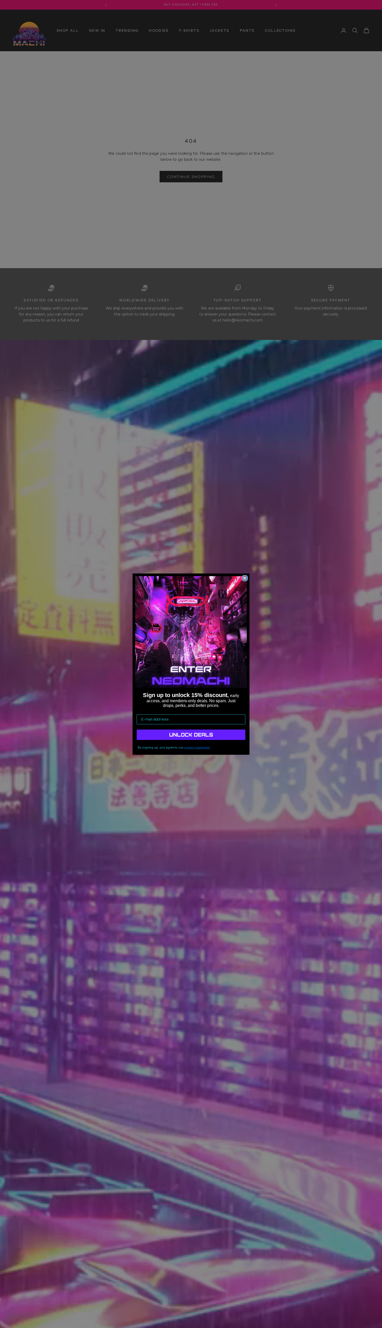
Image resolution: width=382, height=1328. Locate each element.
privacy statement (197, 747)
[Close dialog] (244, 578)
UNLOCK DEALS (191, 735)
